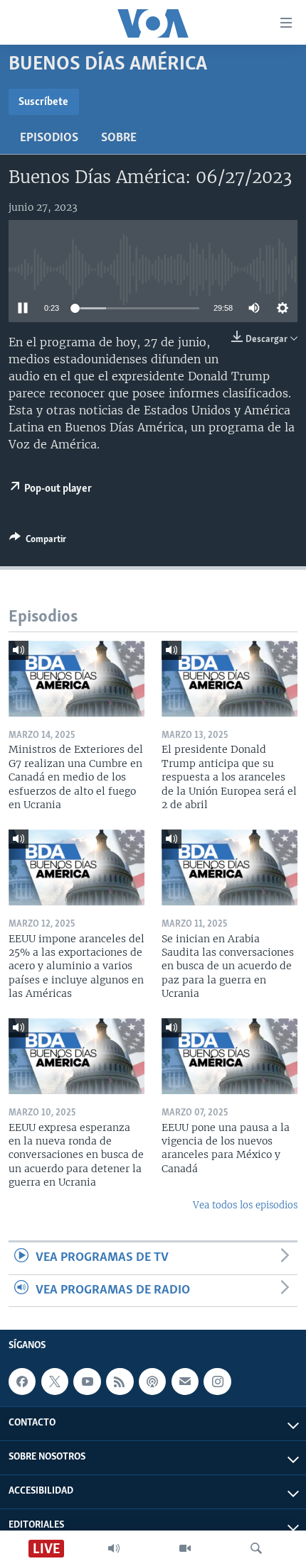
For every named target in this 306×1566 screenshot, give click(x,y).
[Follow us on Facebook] (22, 1381)
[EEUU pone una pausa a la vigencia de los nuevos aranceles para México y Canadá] (229, 1056)
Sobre (119, 138)
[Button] (37, 541)
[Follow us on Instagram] (217, 1381)
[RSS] (119, 1381)
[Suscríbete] (185, 1381)
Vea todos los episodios (245, 1205)
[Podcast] (152, 1381)
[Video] (185, 1548)
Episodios (49, 138)
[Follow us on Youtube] (86, 1381)
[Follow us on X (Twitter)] (54, 1381)
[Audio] (114, 1548)
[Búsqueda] (256, 1548)
